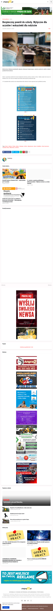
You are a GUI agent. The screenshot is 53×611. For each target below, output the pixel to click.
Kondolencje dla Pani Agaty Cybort (17, 513)
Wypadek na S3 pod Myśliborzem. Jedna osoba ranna (21, 507)
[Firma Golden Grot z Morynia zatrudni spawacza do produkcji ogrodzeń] (39, 535)
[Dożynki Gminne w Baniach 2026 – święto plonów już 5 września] (14, 174)
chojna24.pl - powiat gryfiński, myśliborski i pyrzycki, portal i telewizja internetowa (30, 606)
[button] (1, 2)
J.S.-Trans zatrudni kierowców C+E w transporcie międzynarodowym (13, 542)
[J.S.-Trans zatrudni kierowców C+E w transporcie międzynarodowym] (14, 535)
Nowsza (3, 285)
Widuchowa (12, 147)
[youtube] (25, 600)
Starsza (49, 285)
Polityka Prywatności (21, 608)
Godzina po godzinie (24, 347)
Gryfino (25, 146)
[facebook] (22, 600)
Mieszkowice (30, 146)
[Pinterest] (23, 152)
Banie (11, 19)
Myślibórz (39, 146)
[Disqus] (26, 228)
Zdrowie (17, 147)
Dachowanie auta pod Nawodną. (13, 502)
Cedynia (10, 146)
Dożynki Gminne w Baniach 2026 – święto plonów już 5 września (13, 181)
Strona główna (5, 19)
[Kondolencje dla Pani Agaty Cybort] (5, 515)
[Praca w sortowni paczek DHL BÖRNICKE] (39, 552)
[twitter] (28, 600)
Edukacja (21, 146)
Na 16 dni (31, 347)
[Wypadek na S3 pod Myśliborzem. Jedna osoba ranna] (5, 509)
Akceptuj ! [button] (6, 607)
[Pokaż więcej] (29, 152)
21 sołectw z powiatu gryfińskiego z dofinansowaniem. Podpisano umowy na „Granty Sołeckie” (38, 182)
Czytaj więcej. (10, 604)
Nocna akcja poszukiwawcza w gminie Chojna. (19, 519)
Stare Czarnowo (45, 146)
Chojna (13, 146)
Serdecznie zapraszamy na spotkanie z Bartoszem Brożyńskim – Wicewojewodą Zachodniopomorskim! (11, 200)
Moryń (35, 146)
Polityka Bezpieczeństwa (33, 608)
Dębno (17, 146)
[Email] (26, 152)
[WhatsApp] (21, 152)
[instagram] (31, 600)
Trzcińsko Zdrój (5, 147)
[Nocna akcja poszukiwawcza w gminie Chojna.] (5, 521)
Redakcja (42, 608)
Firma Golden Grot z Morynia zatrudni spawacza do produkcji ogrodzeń (38, 542)
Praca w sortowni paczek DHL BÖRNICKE (36, 559)
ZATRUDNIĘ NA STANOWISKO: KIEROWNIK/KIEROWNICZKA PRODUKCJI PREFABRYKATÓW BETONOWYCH (11, 560)
